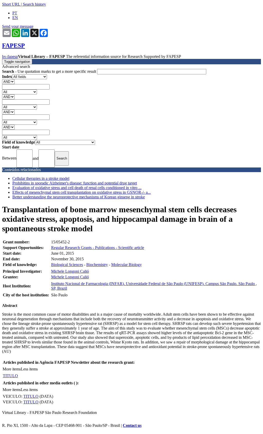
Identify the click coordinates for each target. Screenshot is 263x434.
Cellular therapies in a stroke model (40, 178)
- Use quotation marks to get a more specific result (49, 71)
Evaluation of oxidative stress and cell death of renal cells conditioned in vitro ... (77, 187)
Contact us (132, 425)
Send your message (17, 26)
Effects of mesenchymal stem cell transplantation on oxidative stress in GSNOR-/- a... (81, 192)
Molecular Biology (126, 264)
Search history (34, 4)
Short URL (11, 4)
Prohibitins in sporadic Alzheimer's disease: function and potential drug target (74, 183)
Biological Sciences (67, 264)
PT (14, 13)
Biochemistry (97, 264)
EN (15, 17)
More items (12, 369)
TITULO (10, 376)
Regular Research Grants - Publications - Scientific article (97, 247)
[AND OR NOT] (8, 81)
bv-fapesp (10, 56)
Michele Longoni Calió (70, 271)
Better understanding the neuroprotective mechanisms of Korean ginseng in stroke (78, 197)
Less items (29, 369)
